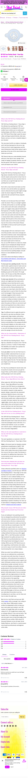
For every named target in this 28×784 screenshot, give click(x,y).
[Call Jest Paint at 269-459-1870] (5, 7)
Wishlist (16, 17)
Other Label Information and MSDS (13, 103)
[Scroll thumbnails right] (25, 48)
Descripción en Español (10, 111)
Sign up (22, 716)
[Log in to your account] (21, 7)
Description (7, 98)
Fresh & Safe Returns (14, 79)
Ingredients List (8, 107)
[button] (14, 66)
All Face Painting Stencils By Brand (14, 22)
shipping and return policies (13, 504)
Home (2, 22)
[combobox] (12, 13)
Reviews (9, 17)
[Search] (25, 13)
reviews (6, 601)
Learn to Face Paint (24, 17)
